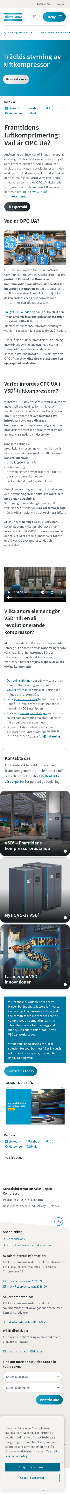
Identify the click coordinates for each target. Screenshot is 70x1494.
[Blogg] (33, 32)
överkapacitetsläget (33, 713)
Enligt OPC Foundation (19, 312)
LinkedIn (14, 108)
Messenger (16, 113)
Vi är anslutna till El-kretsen (25, 1351)
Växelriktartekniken (20, 690)
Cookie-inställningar (32, 1477)
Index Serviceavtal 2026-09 (24, 1281)
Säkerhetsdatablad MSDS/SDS (26, 1322)
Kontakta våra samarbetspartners (29, 1245)
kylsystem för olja (26, 699)
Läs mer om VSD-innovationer (35, 956)
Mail (34, 113)
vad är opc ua (13, 1157)
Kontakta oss (16, 79)
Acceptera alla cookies (32, 1467)
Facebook (34, 108)
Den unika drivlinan (19, 680)
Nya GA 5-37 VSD (35, 890)
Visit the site (49, 1399)
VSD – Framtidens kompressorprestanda (35, 823)
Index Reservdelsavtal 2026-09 (27, 1286)
